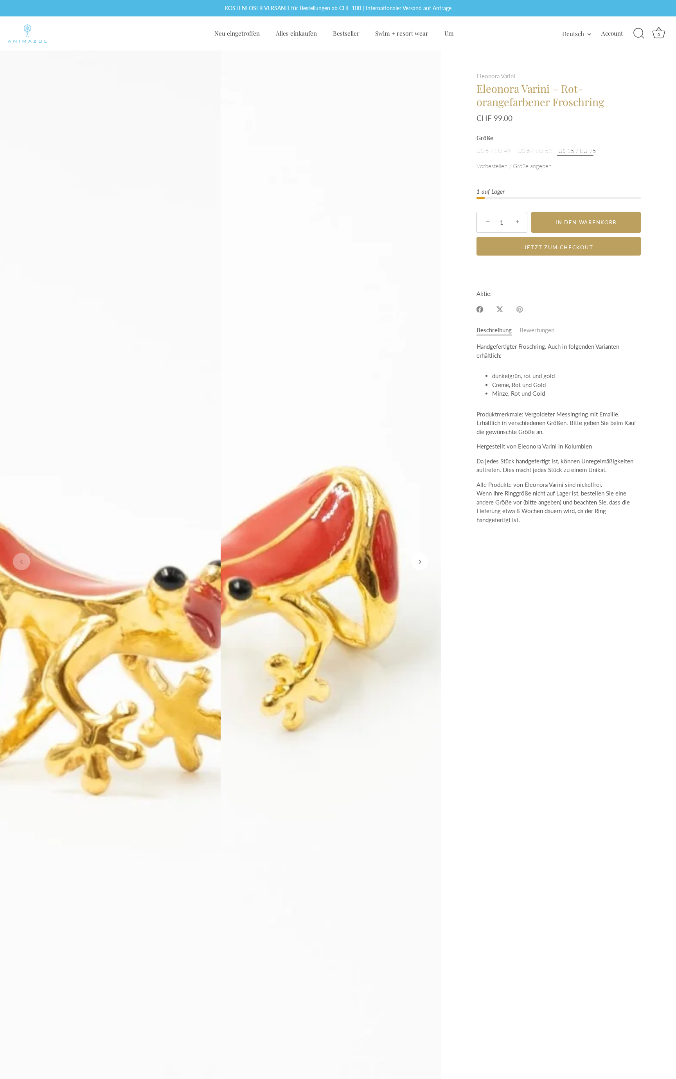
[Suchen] (638, 33)
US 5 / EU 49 (493, 150)
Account (612, 33)
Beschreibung (494, 329)
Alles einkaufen (296, 33)
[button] (21, 561)
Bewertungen (537, 329)
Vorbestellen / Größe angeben (514, 165)
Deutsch (573, 33)
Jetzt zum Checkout (558, 247)
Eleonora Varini (495, 75)
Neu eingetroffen (237, 33)
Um (449, 33)
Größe (484, 137)
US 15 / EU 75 (577, 150)
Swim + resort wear (401, 33)
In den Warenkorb (586, 222)
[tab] (498, 330)
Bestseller (346, 33)
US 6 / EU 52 (535, 150)
